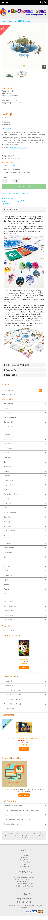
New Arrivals (8, 404)
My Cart (25, 857)
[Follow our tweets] (27, 902)
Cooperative (8, 448)
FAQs (25, 864)
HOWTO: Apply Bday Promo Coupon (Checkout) (21, 810)
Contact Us (25, 866)
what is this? (11, 165)
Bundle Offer (8, 422)
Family (6, 471)
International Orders (25, 884)
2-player (7, 434)
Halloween (8, 575)
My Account (25, 855)
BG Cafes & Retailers (25, 886)
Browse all (8, 620)
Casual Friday (9, 548)
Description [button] (12, 209)
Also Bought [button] (12, 370)
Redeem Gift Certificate (12, 815)
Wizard (6, 593)
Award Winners (9, 611)
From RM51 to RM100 (12, 690)
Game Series (8, 601)
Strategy (7, 521)
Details (24, 667)
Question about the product (13, 201)
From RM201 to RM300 (12, 699)
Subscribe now (24, 795)
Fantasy (7, 476)
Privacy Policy (25, 888)
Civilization (8, 552)
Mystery (7, 489)
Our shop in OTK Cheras (25, 879)
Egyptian (7, 566)
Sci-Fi (6, 508)
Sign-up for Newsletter (24, 899)
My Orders (25, 860)
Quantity (5, 177)
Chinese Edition (9, 615)
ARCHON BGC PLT (28, 905)
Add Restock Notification (13, 806)
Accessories (8, 426)
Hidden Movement (10, 480)
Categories (12, 21)
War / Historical (9, 531)
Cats (5, 557)
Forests (6, 571)
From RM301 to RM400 (12, 704)
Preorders (7, 408)
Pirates (6, 584)
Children (7, 444)
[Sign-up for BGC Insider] (30, 902)
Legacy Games (9, 485)
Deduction (7, 453)
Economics (8, 466)
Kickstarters (8, 413)
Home (4, 21)
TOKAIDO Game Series (18, 148)
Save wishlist (8, 198)
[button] (5, 656)
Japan (6, 580)
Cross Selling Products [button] (17, 365)
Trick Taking (8, 526)
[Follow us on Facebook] (18, 902)
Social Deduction (10, 512)
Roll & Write (8, 503)
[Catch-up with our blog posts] (23, 902)
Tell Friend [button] (11, 375)
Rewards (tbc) (25, 862)
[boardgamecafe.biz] (23, 12)
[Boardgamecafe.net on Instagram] (20, 902)
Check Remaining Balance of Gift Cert (17, 819)
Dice (5, 462)
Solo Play (7, 517)
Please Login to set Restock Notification (16, 194)
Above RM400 (9, 708)
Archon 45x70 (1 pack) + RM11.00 (18, 172)
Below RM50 (8, 686)
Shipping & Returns (11, 824)
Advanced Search (8, 394)
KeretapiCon (8, 543)
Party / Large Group (11, 494)
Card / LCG (8, 439)
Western (7, 535)
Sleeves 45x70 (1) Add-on (11, 170)
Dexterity (7, 457)
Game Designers (10, 606)
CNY (5, 561)
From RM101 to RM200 (12, 695)
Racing (6, 499)
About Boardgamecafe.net (25, 877)
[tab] (24, 209)
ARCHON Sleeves (10, 417)
